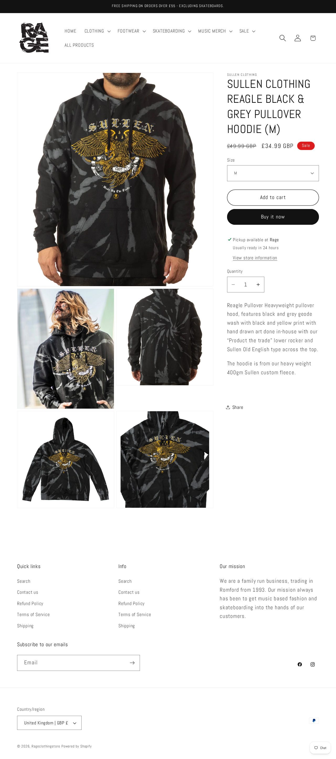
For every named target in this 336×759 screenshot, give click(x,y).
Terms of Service (33, 614)
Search (23, 581)
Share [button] (237, 407)
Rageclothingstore (46, 746)
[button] (96, 31)
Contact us (27, 592)
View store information (255, 257)
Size (231, 160)
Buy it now (273, 216)
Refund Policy (30, 603)
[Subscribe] (132, 663)
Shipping (25, 625)
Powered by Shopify (76, 746)
